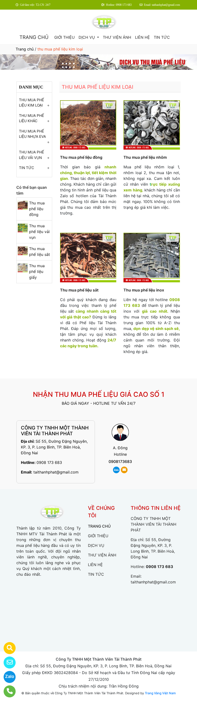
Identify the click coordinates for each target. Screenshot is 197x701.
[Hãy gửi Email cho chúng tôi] (6, 662)
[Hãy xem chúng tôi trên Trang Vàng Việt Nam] (6, 648)
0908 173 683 (49, 462)
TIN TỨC (162, 37)
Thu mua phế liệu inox (143, 290)
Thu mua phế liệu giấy (37, 271)
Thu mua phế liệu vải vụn (39, 231)
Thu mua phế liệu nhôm (145, 157)
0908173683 (120, 461)
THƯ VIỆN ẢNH (117, 37)
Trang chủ (25, 49)
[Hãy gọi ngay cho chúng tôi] (6, 691)
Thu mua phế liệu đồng (37, 209)
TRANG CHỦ (34, 37)
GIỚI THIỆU (64, 37)
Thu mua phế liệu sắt (79, 290)
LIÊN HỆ (142, 37)
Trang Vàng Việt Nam (160, 693)
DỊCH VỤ (87, 37)
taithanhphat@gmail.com (56, 472)
